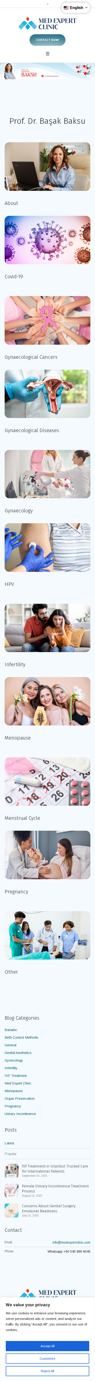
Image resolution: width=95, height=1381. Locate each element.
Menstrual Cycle (22, 818)
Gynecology (14, 1060)
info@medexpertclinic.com (71, 1242)
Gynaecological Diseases (32, 430)
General (10, 1045)
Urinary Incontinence (20, 1114)
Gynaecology (19, 511)
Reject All (47, 1371)
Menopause (18, 738)
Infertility (15, 664)
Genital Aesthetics (18, 1053)
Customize (47, 1358)
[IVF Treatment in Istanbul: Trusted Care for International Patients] (11, 1170)
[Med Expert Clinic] (47, 23)
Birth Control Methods (21, 1037)
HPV (9, 584)
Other (11, 972)
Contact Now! (47, 40)
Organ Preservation (20, 1098)
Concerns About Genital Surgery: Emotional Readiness (49, 1208)
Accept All (48, 1346)
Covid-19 (14, 276)
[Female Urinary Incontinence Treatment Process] (11, 1190)
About (11, 203)
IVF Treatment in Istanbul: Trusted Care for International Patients (55, 1169)
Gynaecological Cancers (31, 357)
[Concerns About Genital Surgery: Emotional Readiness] (11, 1210)
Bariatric (11, 1030)
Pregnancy (16, 892)
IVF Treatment (16, 1076)
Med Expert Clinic (18, 1083)
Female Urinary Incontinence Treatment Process (55, 1188)
